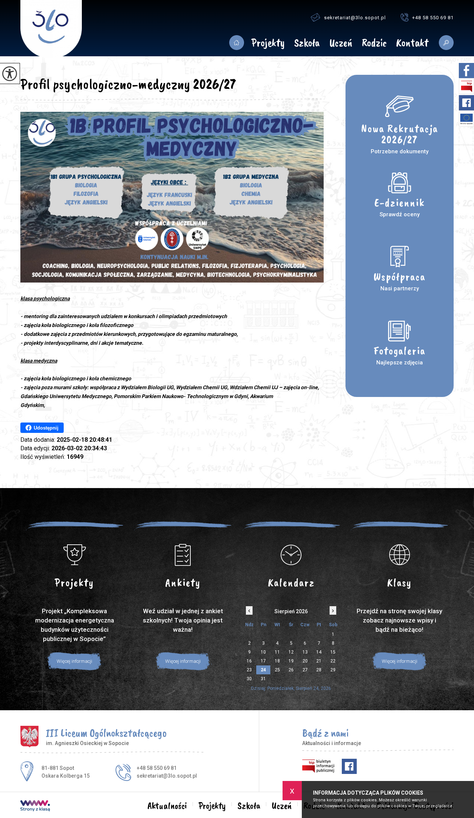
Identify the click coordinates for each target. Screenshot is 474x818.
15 (333, 652)
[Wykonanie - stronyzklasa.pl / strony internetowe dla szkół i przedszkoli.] (35, 806)
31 (263, 678)
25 (277, 669)
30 (249, 678)
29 (333, 669)
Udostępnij (46, 428)
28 (318, 669)
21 (318, 661)
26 (291, 669)
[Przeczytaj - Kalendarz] (291, 555)
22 (333, 661)
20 (305, 661)
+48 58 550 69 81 (433, 17)
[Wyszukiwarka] (443, 42)
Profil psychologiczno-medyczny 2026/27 (128, 84)
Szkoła (307, 43)
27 (305, 669)
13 (305, 652)
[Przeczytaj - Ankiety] (183, 555)
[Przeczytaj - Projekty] (74, 555)
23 (249, 669)
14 (318, 652)
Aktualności (236, 42)
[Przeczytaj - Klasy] (400, 555)
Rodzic (374, 43)
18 (277, 661)
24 (263, 669)
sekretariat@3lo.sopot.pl (355, 17)
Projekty (268, 43)
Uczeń (340, 43)
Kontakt (412, 43)
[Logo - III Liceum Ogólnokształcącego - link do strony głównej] (51, 29)
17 (263, 661)
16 (249, 661)
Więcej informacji (74, 661)
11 (277, 652)
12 (291, 652)
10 (263, 652)
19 (291, 661)
